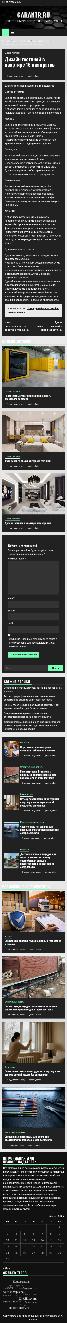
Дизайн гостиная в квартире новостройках (28, 523)
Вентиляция (26, 794)
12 (24, 1240)
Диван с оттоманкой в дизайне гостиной (48, 326)
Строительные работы (31, 767)
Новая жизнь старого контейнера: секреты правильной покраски (28, 397)
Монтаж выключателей (32, 822)
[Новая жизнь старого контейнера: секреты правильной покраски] (33, 366)
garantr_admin (32, 76)
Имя (11, 598)
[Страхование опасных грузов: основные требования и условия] (11, 749)
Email (11, 610)
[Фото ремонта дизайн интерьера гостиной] (33, 431)
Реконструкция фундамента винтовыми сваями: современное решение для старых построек (38, 775)
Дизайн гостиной (12, 53)
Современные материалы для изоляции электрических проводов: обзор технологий (39, 830)
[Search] (62, 32)
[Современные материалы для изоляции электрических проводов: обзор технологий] (11, 830)
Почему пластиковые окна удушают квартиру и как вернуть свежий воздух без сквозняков (39, 802)
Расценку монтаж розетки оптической (17, 326)
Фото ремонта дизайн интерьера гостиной (27, 461)
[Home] (5, 32)
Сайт (10, 623)
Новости (24, 742)
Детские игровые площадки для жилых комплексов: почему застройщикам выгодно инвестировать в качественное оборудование (32, 725)
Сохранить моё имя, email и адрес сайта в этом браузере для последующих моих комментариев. (33, 643)
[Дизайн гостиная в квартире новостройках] (33, 493)
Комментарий (17, 558)
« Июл (6, 1268)
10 (7, 1240)
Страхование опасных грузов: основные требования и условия (37, 748)
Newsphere (51, 1315)
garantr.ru (33, 14)
